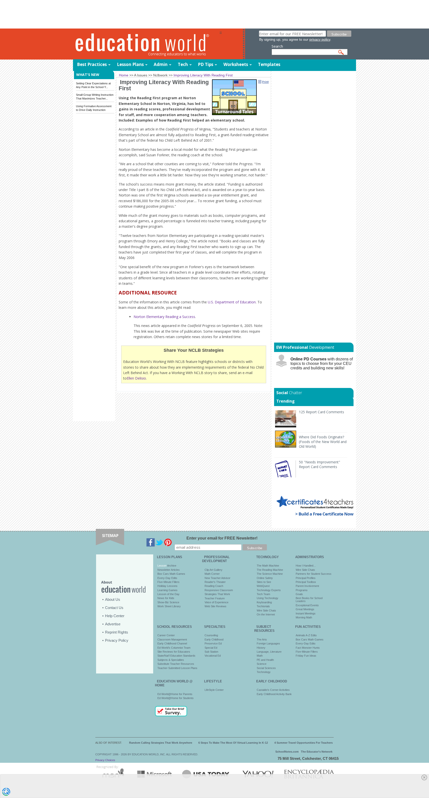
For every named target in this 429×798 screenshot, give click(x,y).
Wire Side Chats (266, 610)
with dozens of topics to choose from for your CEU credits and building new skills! (321, 363)
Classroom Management (172, 639)
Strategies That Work (217, 594)
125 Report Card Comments (321, 412)
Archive (171, 565)
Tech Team (263, 594)
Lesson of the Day (168, 594)
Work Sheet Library (169, 606)
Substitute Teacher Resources (175, 663)
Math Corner (212, 573)
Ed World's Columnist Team (173, 647)
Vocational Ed (213, 655)
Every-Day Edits (167, 577)
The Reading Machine (270, 569)
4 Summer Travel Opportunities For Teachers (303, 742)
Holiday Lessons (167, 585)
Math (260, 655)
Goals (299, 594)
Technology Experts (269, 590)
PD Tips (205, 64)
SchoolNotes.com (287, 751)
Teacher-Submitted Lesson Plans (177, 668)
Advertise (112, 624)
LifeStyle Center (214, 689)
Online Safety (265, 577)
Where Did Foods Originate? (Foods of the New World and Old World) (323, 442)
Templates (269, 64)
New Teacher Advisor (217, 577)
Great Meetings (305, 609)
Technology (264, 671)
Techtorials (263, 606)
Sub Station (211, 651)
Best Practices (92, 64)
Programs (302, 590)
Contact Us (114, 608)
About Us (112, 599)
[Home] (146, 44)
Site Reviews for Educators (173, 651)
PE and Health (265, 659)
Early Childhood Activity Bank (274, 694)
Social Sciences (266, 668)
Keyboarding (264, 602)
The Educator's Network (316, 751)
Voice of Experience (216, 602)
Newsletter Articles (168, 569)
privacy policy (319, 39)
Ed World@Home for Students (175, 698)
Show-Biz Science (168, 602)
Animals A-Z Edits (306, 635)
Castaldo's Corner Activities (273, 689)
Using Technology (267, 598)
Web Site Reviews (215, 606)
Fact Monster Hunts (308, 647)
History (261, 647)
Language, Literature (269, 651)
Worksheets (235, 64)
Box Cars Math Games (171, 573)
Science (261, 663)
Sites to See (264, 581)
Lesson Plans (130, 64)
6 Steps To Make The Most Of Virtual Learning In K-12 (233, 742)
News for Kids (165, 598)
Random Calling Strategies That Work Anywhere (160, 742)
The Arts (262, 639)
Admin (161, 64)
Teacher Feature (215, 598)
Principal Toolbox (306, 581)
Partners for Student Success (313, 573)
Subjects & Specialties (170, 659)
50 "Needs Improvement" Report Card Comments (319, 464)
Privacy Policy (116, 640)
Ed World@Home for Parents (174, 694)
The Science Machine (270, 573)
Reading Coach (214, 585)
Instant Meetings (306, 613)
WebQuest (263, 585)
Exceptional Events (307, 605)
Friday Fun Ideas (306, 655)
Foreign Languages (268, 643)
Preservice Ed (213, 643)
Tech (183, 64)
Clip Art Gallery (213, 569)
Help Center (114, 616)
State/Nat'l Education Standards (176, 655)
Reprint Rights (116, 632)
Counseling (211, 635)
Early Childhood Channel (172, 643)
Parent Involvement (307, 585)
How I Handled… (306, 565)
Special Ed (211, 647)
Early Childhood (214, 639)
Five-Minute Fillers (168, 581)
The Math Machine (268, 565)
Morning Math (304, 617)
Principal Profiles (306, 577)
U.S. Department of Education (232, 302)
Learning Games (167, 590)
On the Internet (266, 614)
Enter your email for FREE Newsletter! (221, 538)
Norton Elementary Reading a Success (164, 316)
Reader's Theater (215, 581)
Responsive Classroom (219, 590)
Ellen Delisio (136, 378)
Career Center (166, 635)
